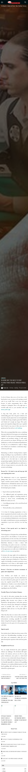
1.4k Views (11, 388)
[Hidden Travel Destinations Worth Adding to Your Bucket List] (21, 709)
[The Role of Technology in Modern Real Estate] (21, 690)
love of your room (7, 551)
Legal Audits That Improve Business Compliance (13, 758)
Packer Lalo (5, 388)
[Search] (25, 2)
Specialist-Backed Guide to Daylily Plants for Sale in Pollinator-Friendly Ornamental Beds (6, 720)
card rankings (18, 428)
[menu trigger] (2, 2)
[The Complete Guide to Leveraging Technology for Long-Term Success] (7, 690)
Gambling (3, 378)
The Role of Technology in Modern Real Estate (21, 698)
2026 (3, 765)
